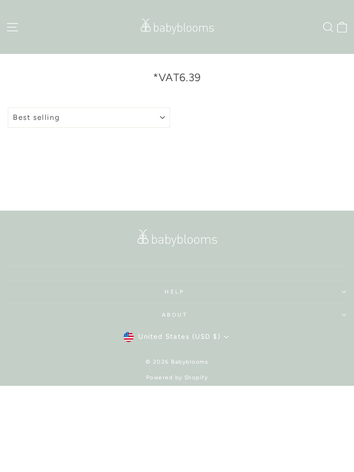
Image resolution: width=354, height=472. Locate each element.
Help (174, 292)
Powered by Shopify (177, 377)
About (175, 315)
